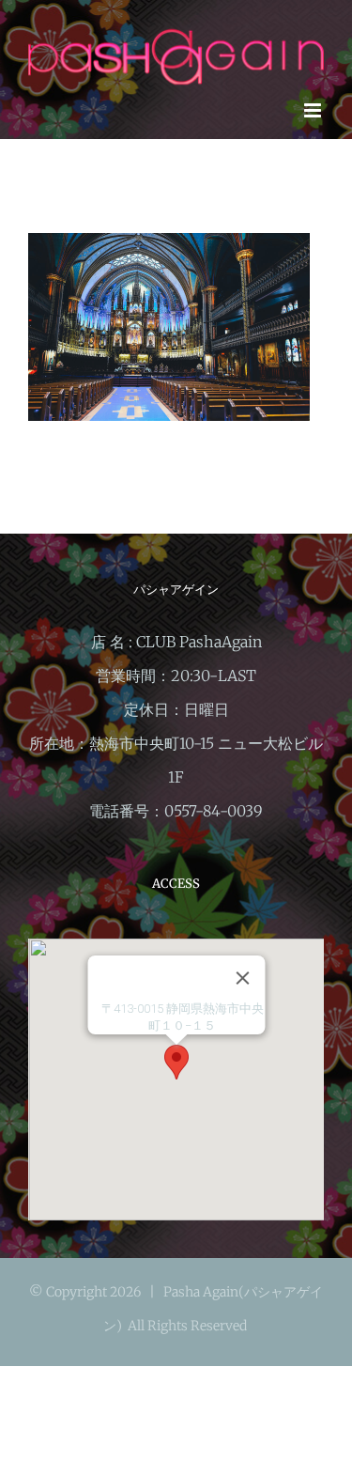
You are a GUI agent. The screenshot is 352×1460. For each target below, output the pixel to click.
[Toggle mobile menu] (314, 110)
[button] (176, 1062)
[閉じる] (242, 978)
